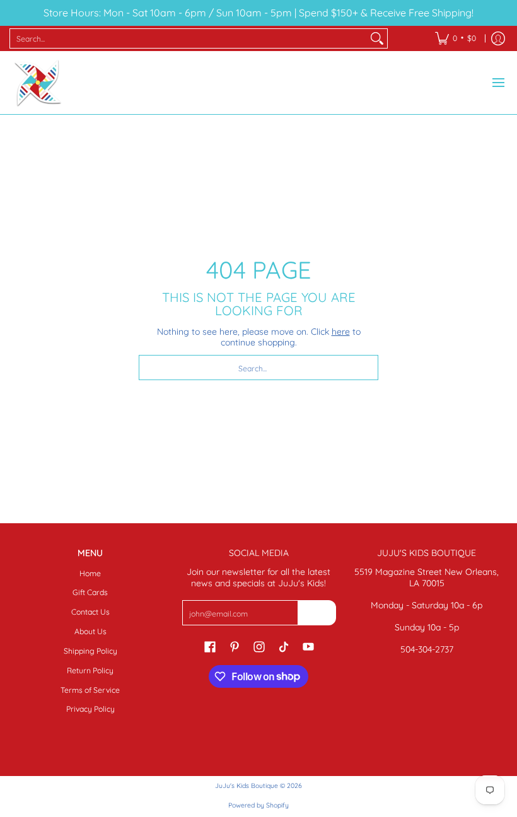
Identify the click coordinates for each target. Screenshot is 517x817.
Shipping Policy (90, 651)
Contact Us (90, 612)
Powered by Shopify (258, 805)
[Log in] (498, 38)
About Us (90, 631)
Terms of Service (90, 690)
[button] (210, 646)
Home (90, 573)
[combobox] (188, 38)
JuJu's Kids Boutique (246, 785)
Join (316, 612)
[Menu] (497, 82)
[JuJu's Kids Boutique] (38, 82)
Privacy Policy (90, 709)
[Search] (377, 38)
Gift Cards (90, 592)
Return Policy (90, 670)
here (341, 331)
